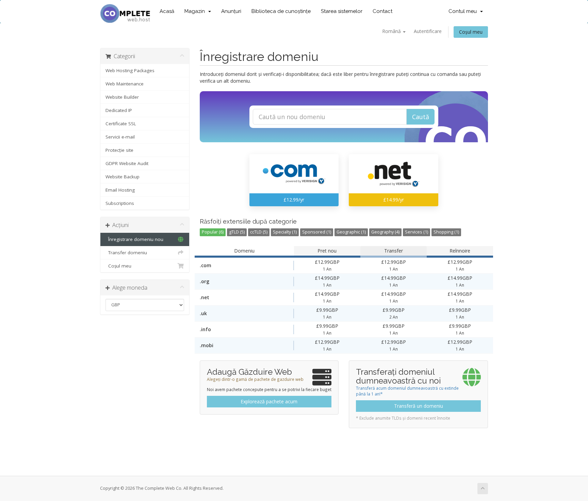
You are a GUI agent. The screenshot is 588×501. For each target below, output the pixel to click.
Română (392, 31)
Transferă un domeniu (418, 406)
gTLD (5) (237, 232)
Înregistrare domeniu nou (134, 239)
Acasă (167, 11)
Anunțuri (231, 11)
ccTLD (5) (258, 232)
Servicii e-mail (120, 137)
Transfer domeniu (126, 252)
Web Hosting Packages (129, 70)
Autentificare (428, 31)
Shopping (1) (446, 232)
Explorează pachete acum (269, 401)
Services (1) (416, 232)
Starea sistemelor (341, 11)
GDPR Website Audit (126, 163)
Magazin (196, 11)
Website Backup (122, 177)
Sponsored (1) (316, 232)
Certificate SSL (120, 123)
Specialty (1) (285, 232)
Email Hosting (120, 190)
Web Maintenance (124, 84)
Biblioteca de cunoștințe (281, 11)
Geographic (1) (351, 232)
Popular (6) (213, 232)
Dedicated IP (118, 110)
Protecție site (119, 150)
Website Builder (122, 97)
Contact (382, 11)
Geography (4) (385, 232)
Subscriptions (119, 203)
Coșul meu (471, 32)
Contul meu (463, 11)
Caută (420, 117)
